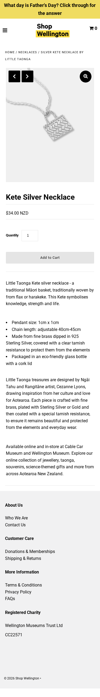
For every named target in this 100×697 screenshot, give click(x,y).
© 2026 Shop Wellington (21, 678)
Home (10, 52)
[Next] (27, 76)
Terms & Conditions (23, 585)
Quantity (12, 235)
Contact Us (15, 524)
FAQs (10, 598)
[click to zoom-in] (85, 77)
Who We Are (16, 517)
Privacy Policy (18, 591)
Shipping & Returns (23, 558)
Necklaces (27, 52)
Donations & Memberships (30, 551)
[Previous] (14, 76)
